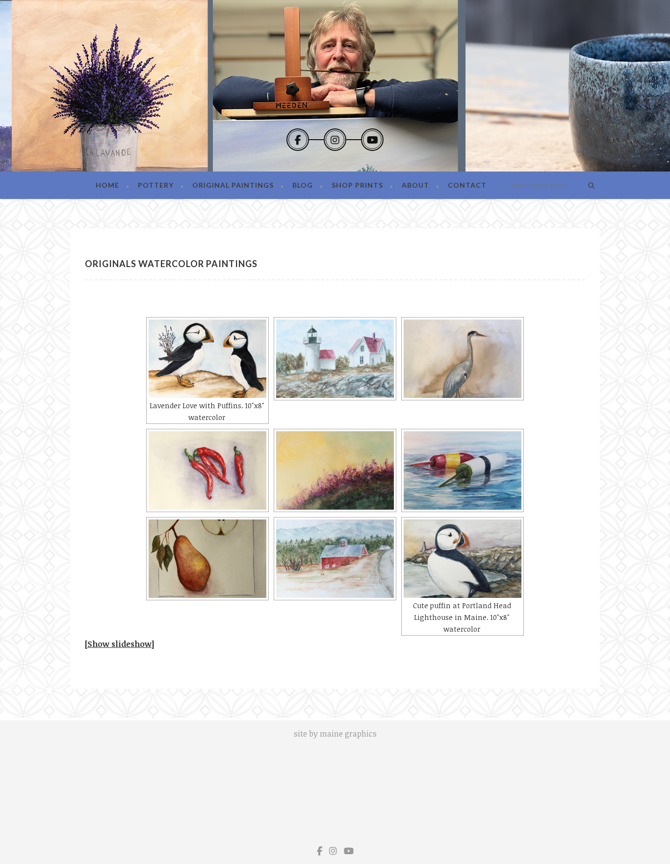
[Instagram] (335, 139)
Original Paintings (233, 185)
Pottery (156, 185)
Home (107, 185)
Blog (302, 185)
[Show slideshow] (119, 644)
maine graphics (348, 733)
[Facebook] (297, 139)
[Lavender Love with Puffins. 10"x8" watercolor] (207, 359)
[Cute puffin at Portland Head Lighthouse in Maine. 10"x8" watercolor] (462, 558)
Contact (467, 185)
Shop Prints (357, 185)
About (415, 185)
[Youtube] (372, 139)
